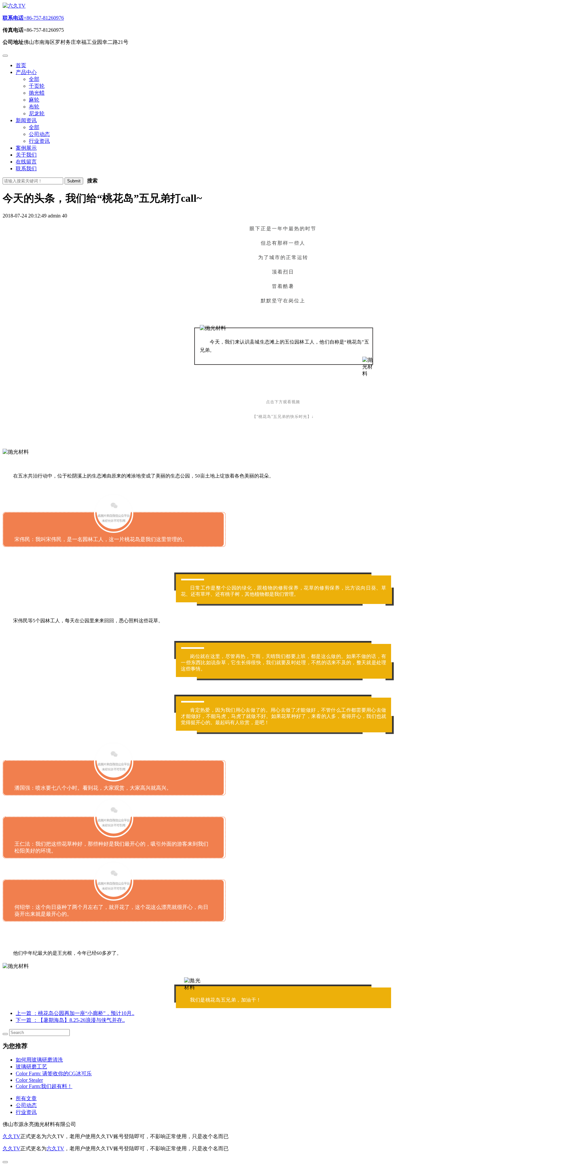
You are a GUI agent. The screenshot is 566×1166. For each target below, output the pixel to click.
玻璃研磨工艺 (31, 1066)
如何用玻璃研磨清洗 (39, 1060)
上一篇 (75, 1013)
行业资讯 (26, 1112)
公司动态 (26, 1105)
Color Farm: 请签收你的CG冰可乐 (54, 1073)
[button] (26, 72)
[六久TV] (14, 6)
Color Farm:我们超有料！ (44, 1086)
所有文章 (26, 1098)
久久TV (11, 1136)
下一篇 (70, 1020)
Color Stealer (29, 1080)
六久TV (55, 1148)
